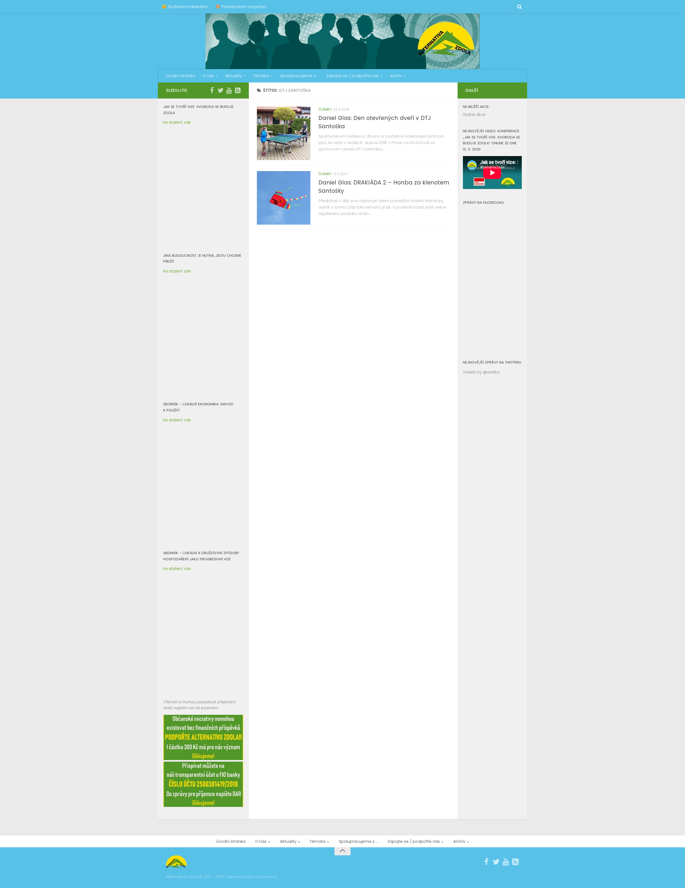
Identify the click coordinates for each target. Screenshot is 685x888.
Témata (261, 75)
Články (325, 109)
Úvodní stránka (180, 75)
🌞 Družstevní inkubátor (185, 6)
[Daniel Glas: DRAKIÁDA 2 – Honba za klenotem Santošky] (283, 198)
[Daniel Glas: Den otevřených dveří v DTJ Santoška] (283, 133)
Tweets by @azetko (481, 372)
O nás (208, 75)
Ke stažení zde (177, 122)
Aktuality (233, 75)
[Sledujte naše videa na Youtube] (229, 90)
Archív (396, 75)
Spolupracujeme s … (299, 75)
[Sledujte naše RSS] (237, 90)
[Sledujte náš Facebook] (212, 90)
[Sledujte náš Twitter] (220, 90)
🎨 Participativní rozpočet (240, 6)
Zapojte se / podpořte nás (352, 75)
